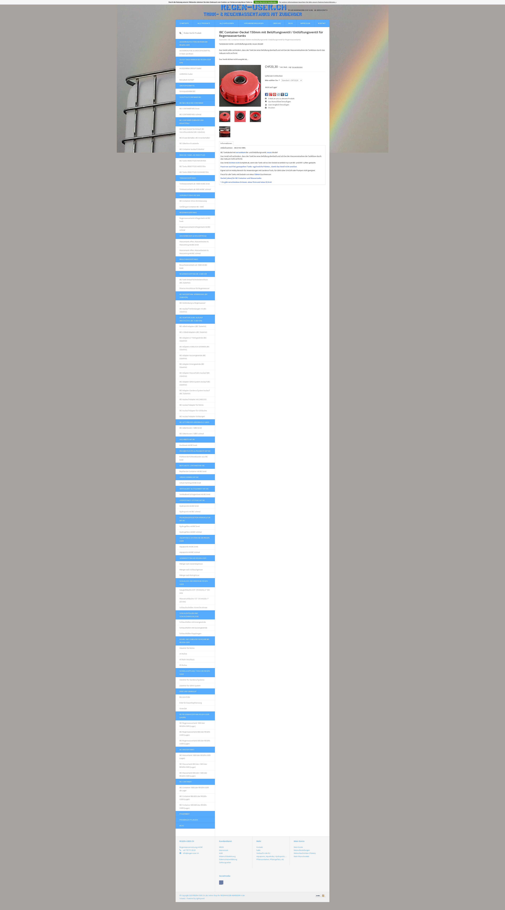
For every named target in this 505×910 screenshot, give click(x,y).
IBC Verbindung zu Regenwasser (193, 303)
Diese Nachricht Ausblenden (265, 2)
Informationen (226, 143)
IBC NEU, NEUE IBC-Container (191, 103)
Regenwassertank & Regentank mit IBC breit (195, 219)
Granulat (183, 708)
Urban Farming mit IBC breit (190, 483)
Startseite (184, 23)
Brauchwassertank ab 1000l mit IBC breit (193, 266)
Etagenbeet (185, 814)
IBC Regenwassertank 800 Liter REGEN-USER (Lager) (195, 733)
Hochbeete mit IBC (187, 439)
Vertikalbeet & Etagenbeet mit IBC (194, 489)
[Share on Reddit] (278, 94)
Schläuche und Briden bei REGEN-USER (194, 582)
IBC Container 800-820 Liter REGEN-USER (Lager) (193, 797)
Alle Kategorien (227, 23)
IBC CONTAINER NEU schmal (190, 114)
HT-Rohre (183, 654)
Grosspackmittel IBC (187, 91)
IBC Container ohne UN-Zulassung (193, 201)
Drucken (271, 108)
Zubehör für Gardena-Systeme (192, 680)
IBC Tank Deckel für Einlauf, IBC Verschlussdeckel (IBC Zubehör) (192, 130)
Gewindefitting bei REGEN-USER (193, 558)
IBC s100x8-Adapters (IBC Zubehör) (193, 332)
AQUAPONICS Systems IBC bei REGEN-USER (195, 539)
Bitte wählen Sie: (272, 80)
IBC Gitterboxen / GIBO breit (191, 428)
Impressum (305, 23)
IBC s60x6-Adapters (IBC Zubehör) (193, 326)
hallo (258, 850)
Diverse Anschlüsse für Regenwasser (194, 288)
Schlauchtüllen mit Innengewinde (193, 622)
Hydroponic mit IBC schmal (190, 511)
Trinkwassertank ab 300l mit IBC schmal (195, 189)
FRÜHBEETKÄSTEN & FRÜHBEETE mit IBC (195, 451)
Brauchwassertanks (189, 259)
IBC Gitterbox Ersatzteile (189, 143)
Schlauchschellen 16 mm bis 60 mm (193, 607)
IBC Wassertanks (187, 749)
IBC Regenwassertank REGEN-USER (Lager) (194, 716)
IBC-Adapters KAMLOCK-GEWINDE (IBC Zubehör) (194, 348)
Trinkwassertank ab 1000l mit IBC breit (195, 183)
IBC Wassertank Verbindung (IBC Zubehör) (194, 295)
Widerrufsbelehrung (227, 856)
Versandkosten (297, 67)
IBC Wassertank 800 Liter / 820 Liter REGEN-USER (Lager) (193, 765)
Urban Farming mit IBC (189, 477)
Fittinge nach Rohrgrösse (189, 575)
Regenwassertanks (188, 212)
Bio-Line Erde (185, 697)
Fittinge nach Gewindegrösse (191, 564)
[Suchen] (180, 33)
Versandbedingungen (253, 23)
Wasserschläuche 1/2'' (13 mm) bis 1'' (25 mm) (194, 600)
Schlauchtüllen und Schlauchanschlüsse (189, 614)
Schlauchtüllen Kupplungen (190, 633)
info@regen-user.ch (191, 853)
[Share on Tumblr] (282, 94)
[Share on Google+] (270, 94)
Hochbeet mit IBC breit (188, 445)
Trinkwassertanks (188, 178)
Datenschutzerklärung (228, 859)
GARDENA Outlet (186, 74)
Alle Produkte (204, 23)
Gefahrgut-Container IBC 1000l (192, 207)
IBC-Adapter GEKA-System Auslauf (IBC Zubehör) (195, 383)
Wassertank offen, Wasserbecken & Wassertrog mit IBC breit (194, 243)
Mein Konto (321, 10)
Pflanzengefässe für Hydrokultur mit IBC (195, 519)
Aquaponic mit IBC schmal (190, 552)
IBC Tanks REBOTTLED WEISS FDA (193, 166)
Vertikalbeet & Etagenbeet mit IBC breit (195, 494)
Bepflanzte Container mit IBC (192, 465)
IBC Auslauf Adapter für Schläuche (193, 410)
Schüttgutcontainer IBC (190, 97)
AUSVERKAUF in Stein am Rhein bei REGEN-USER (194, 43)
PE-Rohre (183, 665)
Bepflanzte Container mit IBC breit (193, 471)
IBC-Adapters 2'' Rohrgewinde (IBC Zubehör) (193, 339)
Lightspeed (200, 898)
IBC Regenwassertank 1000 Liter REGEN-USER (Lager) (192, 724)
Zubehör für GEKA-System (190, 685)
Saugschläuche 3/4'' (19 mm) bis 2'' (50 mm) (194, 591)
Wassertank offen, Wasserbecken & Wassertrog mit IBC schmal (194, 252)
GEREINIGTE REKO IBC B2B (190, 195)
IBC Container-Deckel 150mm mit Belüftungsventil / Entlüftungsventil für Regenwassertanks (264, 39)
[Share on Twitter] (286, 94)
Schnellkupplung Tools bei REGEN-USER (195, 672)
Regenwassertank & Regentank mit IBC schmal (195, 228)
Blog (290, 23)
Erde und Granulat (188, 691)
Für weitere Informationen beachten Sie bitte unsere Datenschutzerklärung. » (307, 2)
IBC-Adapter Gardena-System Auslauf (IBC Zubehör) (195, 392)
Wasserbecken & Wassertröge (193, 236)
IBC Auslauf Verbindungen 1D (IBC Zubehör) (193, 310)
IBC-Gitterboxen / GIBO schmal (192, 433)
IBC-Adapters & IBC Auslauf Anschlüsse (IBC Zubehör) (191, 319)
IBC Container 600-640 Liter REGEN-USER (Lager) (193, 806)
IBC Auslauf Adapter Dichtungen (192, 416)
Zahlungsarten (225, 862)
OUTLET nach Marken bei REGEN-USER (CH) (195, 61)
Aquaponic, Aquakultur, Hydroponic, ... (271, 856)
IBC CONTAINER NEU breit (189, 108)
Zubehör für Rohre (187, 648)
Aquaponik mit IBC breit (189, 546)
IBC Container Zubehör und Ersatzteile (192, 121)
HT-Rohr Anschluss (187, 659)
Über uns (277, 23)
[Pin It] (274, 94)
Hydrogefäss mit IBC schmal (191, 532)
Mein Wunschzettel (301, 856)
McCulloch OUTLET (187, 80)
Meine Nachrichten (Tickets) (305, 853)
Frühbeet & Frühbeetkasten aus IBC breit (194, 458)
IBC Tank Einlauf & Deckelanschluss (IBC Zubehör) (194, 281)
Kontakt (322, 23)
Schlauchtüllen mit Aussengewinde (193, 628)
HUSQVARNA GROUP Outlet (190, 68)
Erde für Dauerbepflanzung (191, 703)
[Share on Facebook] (266, 94)
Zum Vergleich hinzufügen (278, 104)
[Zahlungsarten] (318, 895)
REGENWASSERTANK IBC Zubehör (193, 274)
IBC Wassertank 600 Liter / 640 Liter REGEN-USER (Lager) (193, 774)
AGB (221, 853)
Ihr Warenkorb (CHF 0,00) (301, 10)
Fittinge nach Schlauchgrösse (191, 569)
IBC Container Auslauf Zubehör (192, 149)
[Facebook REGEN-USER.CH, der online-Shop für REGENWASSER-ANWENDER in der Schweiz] (221, 882)
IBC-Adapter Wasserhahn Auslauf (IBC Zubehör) (195, 374)
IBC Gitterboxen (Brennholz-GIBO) (194, 422)
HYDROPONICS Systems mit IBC (192, 500)
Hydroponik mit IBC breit (189, 506)
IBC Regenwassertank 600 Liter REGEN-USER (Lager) (195, 742)
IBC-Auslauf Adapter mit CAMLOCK (193, 399)
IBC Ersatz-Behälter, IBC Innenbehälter (195, 138)
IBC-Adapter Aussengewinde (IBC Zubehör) (193, 357)
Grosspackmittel (187, 85)
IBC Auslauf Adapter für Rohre (191, 405)
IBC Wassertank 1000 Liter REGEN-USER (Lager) (195, 756)
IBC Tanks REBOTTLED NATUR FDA (193, 160)
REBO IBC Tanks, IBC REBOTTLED (192, 155)
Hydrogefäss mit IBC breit (190, 526)
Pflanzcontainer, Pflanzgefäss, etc (270, 859)
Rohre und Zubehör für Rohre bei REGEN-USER (194, 640)
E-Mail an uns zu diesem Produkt (281, 98)
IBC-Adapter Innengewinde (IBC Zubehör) (192, 365)
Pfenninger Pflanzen (189, 820)
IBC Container (185, 781)
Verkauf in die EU (263, 853)
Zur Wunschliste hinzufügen (279, 101)
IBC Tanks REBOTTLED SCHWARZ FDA (194, 172)
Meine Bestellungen (302, 850)
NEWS (221, 847)
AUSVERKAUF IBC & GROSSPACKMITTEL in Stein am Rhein (195, 52)
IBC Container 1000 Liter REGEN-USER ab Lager (194, 789)
